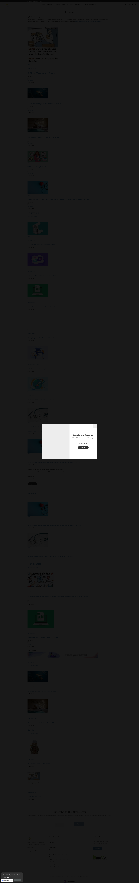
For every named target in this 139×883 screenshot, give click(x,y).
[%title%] (95, 426)
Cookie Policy (6, 877)
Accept (17, 879)
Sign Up (83, 447)
